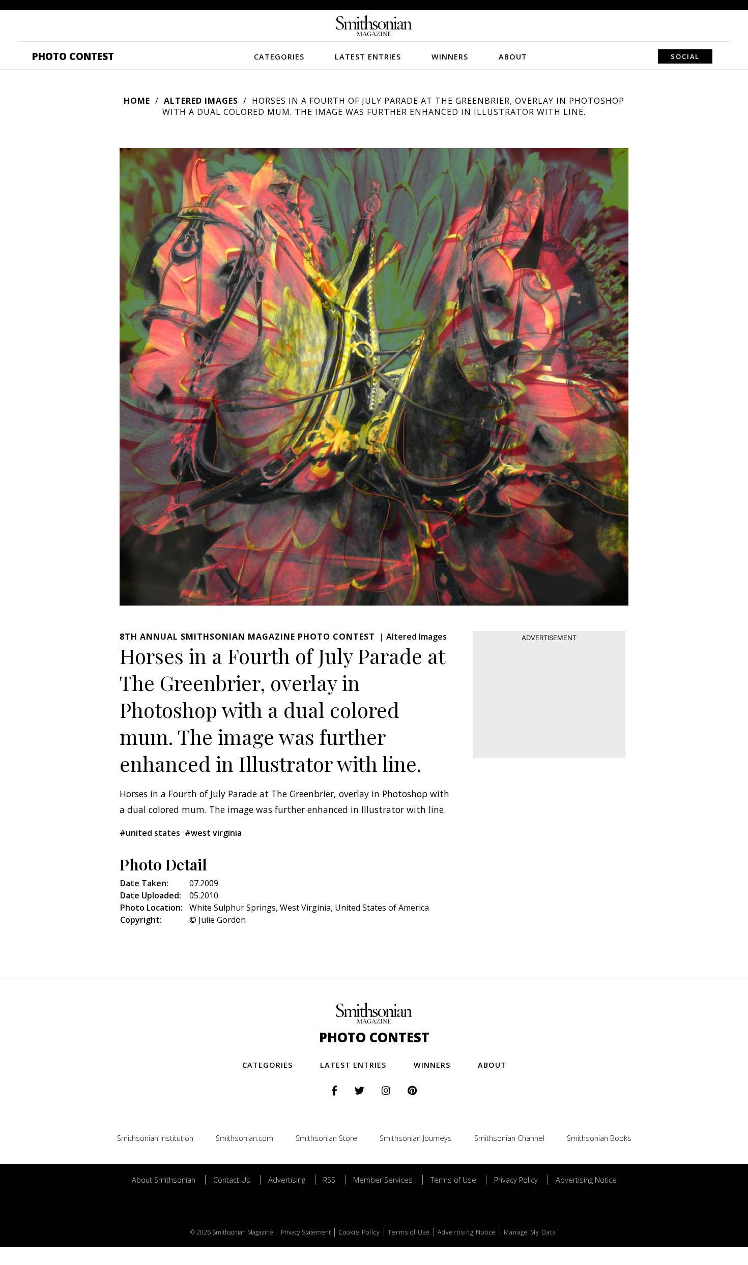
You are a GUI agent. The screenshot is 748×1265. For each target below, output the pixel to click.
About (513, 57)
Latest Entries (368, 57)
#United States (150, 832)
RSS (329, 1180)
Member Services (383, 1180)
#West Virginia (213, 832)
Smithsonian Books (599, 1138)
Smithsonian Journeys (416, 1138)
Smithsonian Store (326, 1138)
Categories (279, 57)
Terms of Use (453, 1180)
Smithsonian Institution (155, 1138)
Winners (449, 57)
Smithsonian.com (244, 1138)
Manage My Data (530, 1232)
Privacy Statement (306, 1232)
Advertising (286, 1180)
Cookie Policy (359, 1232)
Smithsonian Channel (509, 1138)
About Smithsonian (163, 1180)
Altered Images (201, 100)
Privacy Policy (516, 1180)
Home (137, 100)
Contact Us (231, 1180)
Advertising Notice (586, 1180)
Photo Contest (73, 56)
